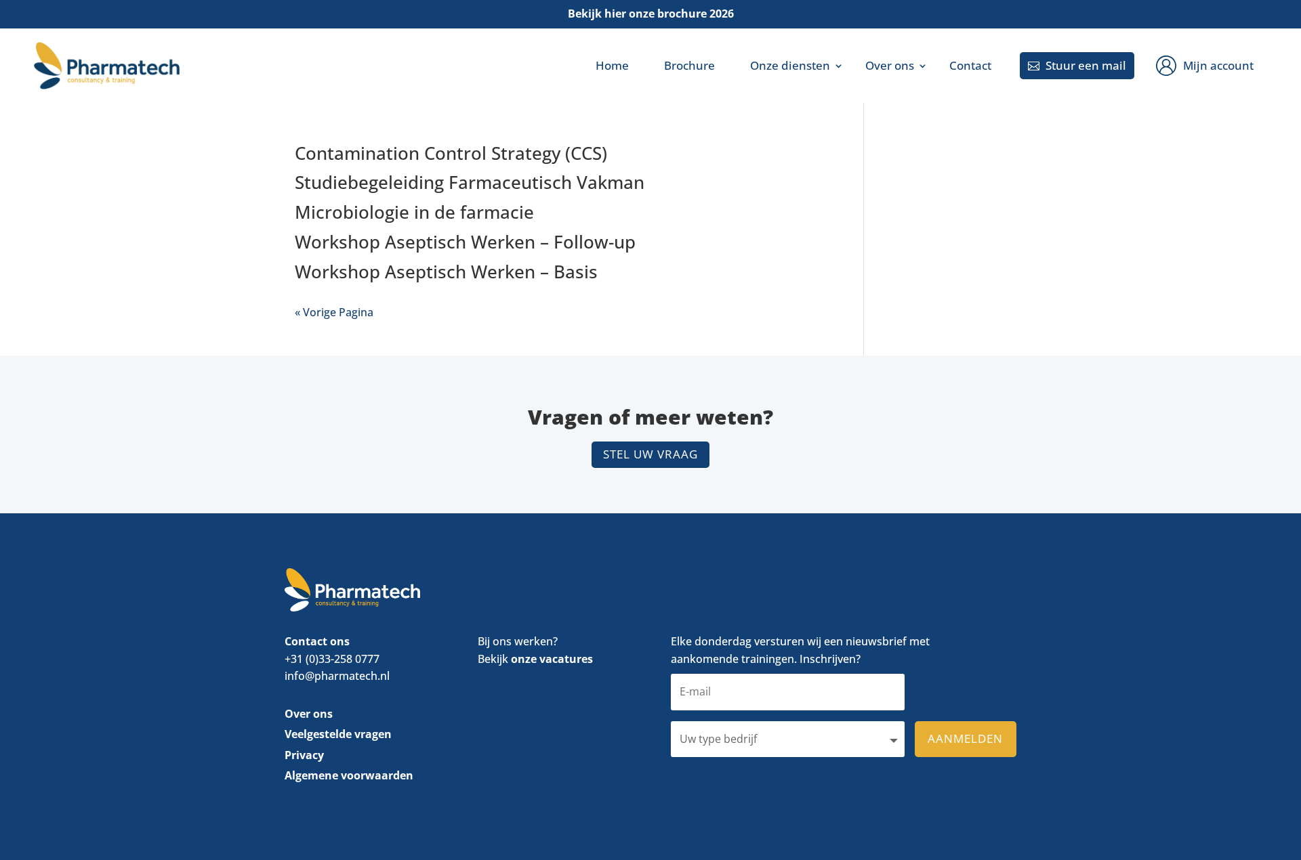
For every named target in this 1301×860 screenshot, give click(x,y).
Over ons (889, 65)
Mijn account (1218, 65)
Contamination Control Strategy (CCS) (451, 153)
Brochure (689, 65)
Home (612, 65)
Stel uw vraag (650, 454)
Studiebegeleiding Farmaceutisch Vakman (469, 182)
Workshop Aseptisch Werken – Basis (446, 271)
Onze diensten (790, 65)
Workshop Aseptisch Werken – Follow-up (465, 242)
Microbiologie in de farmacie (414, 212)
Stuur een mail (1077, 65)
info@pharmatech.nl (337, 675)
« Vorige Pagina (334, 312)
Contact (970, 65)
